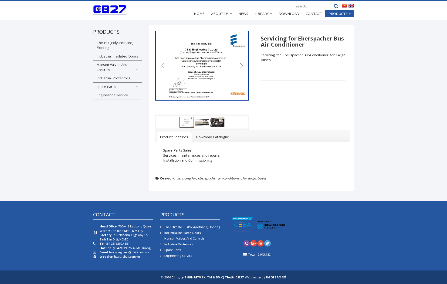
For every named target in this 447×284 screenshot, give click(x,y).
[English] (351, 5)
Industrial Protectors (113, 78)
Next (240, 65)
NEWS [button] (243, 13)
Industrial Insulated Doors (117, 56)
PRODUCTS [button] (338, 13)
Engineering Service (112, 95)
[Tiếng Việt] (344, 5)
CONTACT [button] (314, 13)
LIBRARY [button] (262, 13)
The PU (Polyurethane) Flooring (115, 45)
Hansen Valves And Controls (112, 67)
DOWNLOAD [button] (289, 13)
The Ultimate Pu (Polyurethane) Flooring (192, 227)
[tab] (174, 137)
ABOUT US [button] (220, 13)
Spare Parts (106, 86)
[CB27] (110, 10)
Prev (163, 65)
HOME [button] (199, 13)
